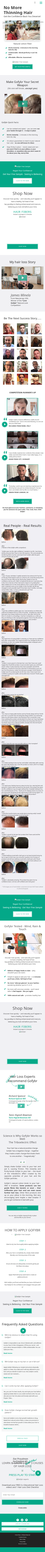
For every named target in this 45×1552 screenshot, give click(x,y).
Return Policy (22, 1539)
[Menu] (40, 2)
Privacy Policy (22, 1541)
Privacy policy (22, 1508)
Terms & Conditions (22, 1543)
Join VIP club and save (22, 1524)
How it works (22, 1208)
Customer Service (22, 1537)
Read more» (8, 1353)
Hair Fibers (18, 1535)
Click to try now (22, 181)
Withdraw (22, 1529)
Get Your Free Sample (22, 67)
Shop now (22, 246)
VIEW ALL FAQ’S (22, 1438)
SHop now (22, 1445)
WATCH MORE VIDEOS (22, 501)
